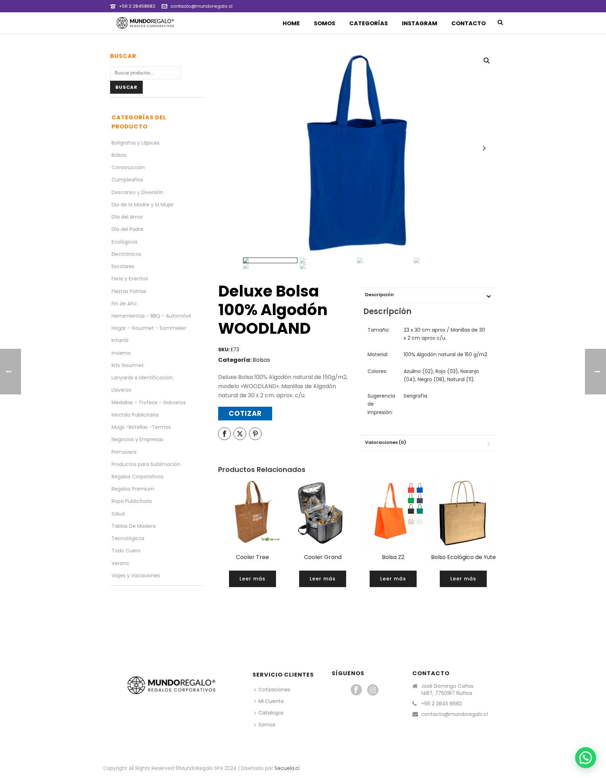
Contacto (468, 23)
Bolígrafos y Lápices (136, 142)
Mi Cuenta (271, 701)
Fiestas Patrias (129, 291)
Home (291, 23)
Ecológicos (124, 241)
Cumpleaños (127, 179)
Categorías (368, 23)
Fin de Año (124, 303)
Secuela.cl (287, 768)
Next (484, 148)
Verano (120, 563)
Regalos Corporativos (137, 476)
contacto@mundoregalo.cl (201, 6)
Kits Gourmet (128, 365)
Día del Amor (127, 216)
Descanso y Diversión (137, 192)
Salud (118, 513)
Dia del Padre (127, 229)
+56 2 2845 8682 (441, 703)
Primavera (124, 452)
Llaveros (121, 389)
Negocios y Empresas (137, 439)
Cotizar (245, 413)
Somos (324, 23)
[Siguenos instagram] (372, 690)
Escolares (123, 266)
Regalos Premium (133, 488)
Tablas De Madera (134, 526)
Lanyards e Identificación (142, 377)
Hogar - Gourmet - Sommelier (149, 328)
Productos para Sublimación (146, 464)
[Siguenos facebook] (356, 690)
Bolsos (261, 360)
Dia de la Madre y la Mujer (143, 204)
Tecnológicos (128, 538)
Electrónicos (126, 254)
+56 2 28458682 (137, 6)
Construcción (128, 167)
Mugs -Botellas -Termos (141, 427)
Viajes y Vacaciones (136, 575)
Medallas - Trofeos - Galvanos (149, 402)
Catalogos (271, 712)
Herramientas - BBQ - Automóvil (151, 315)
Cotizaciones (274, 689)
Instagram (419, 23)
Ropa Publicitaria (132, 501)
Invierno (121, 353)
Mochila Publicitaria (135, 414)
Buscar (126, 87)
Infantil (120, 340)
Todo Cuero (126, 550)
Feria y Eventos (130, 278)
